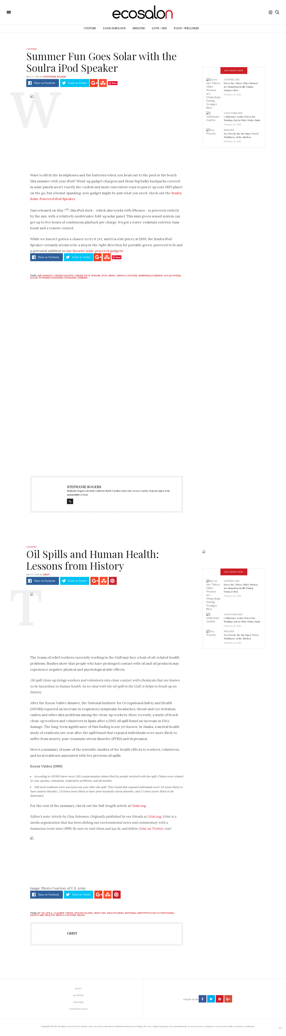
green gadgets (64, 275)
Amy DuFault (45, 275)
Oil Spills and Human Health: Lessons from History (92, 559)
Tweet (77, 83)
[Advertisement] (106, 430)
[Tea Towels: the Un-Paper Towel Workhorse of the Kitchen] (215, 134)
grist (46, 574)
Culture (90, 28)
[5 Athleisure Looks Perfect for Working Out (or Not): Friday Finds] (215, 117)
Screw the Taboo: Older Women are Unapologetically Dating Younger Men (241, 87)
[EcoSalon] (32, 12)
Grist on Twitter (151, 828)
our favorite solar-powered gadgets (94, 251)
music (112, 275)
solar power (172, 275)
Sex (237, 79)
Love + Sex (159, 28)
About (78, 988)
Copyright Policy (78, 1009)
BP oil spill (45, 913)
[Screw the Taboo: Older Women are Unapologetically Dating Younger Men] (215, 93)
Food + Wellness (186, 28)
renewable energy (151, 275)
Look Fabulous (114, 28)
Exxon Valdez (83, 913)
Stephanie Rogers (54, 76)
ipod (104, 275)
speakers (70, 277)
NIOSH (81, 915)
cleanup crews (63, 913)
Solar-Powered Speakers (46, 277)
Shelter (138, 28)
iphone (95, 275)
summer (82, 277)
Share (44, 83)
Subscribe (78, 1002)
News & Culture (127, 275)
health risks (115, 913)
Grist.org (139, 806)
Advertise (78, 995)
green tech (82, 275)
